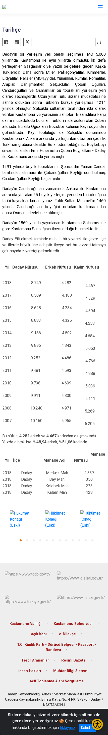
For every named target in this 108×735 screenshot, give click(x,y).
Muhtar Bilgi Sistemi (70, 671)
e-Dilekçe (67, 634)
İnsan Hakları (29, 671)
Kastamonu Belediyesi (73, 624)
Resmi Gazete (73, 660)
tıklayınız (67, 727)
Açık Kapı (39, 634)
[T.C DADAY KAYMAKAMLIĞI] (26, 7)
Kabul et (87, 728)
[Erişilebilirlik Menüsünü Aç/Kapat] (97, 724)
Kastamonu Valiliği (25, 624)
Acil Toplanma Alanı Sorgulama (57, 681)
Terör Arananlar (35, 660)
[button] (21, 540)
